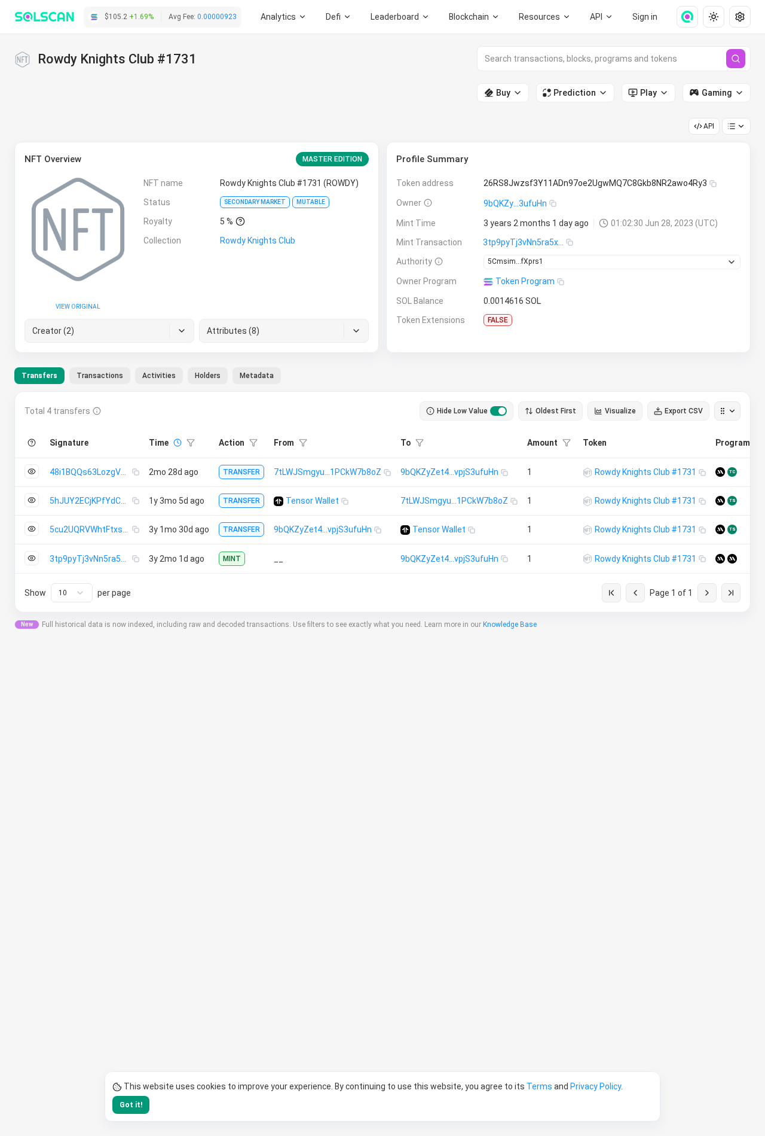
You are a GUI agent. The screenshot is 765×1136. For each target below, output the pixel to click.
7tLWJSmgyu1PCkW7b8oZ (327, 472)
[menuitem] (283, 17)
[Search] (735, 58)
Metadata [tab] (257, 375)
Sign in (644, 17)
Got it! (131, 1105)
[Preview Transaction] (32, 471)
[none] (682, 16)
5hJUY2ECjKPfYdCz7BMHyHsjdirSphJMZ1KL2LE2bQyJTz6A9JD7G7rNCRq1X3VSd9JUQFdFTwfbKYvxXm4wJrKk (91, 500)
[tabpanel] (382, 502)
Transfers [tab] (39, 375)
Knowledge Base (510, 624)
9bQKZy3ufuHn (515, 203)
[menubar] (474, 17)
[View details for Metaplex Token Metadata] (720, 472)
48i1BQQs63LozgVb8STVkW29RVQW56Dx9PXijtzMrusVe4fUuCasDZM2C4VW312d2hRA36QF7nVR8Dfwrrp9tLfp (91, 472)
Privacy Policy (595, 1086)
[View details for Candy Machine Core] (732, 559)
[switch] (498, 411)
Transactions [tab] (99, 375)
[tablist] (147, 375)
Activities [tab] (159, 375)
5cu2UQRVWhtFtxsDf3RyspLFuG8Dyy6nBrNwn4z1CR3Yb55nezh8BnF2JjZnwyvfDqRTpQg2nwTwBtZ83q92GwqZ (91, 529)
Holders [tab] (208, 375)
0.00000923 (217, 17)
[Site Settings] (740, 17)
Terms (539, 1086)
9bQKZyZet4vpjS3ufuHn (449, 472)
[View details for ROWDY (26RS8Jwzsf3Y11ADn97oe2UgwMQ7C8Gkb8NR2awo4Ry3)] (587, 472)
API (708, 126)
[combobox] (72, 592)
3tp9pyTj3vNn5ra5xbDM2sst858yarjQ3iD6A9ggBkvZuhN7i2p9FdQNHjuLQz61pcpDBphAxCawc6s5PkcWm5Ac (524, 242)
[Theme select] (713, 17)
